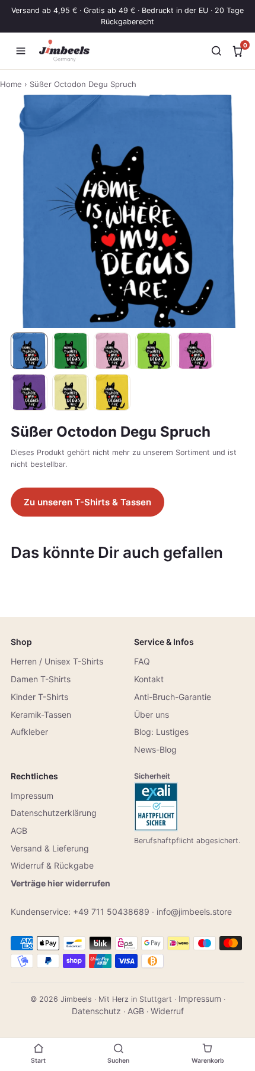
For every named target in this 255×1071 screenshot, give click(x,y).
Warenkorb (208, 1060)
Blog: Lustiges (161, 732)
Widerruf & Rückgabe (52, 865)
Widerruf (167, 1011)
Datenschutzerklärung (54, 813)
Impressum (32, 796)
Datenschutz (96, 1011)
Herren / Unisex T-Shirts (57, 661)
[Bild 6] (29, 392)
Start (38, 1060)
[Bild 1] (29, 351)
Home (11, 84)
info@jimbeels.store (194, 912)
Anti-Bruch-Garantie (172, 697)
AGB (19, 830)
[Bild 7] (70, 392)
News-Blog (155, 749)
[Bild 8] (112, 392)
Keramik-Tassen (41, 714)
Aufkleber (29, 732)
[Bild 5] (195, 351)
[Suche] (216, 50)
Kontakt (149, 679)
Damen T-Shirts (41, 679)
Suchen (118, 1060)
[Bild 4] (153, 351)
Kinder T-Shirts (39, 697)
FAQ (142, 661)
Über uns (151, 714)
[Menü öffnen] (21, 51)
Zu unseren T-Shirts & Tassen (87, 502)
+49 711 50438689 (111, 912)
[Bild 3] (112, 351)
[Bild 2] (70, 351)
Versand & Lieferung (50, 848)
